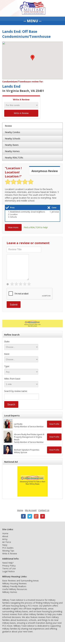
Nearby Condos (12, 132)
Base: (7, 353)
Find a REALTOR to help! (36, 227)
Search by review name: (15, 391)
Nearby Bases (12, 144)
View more (13, 227)
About (5, 536)
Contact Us (43, 510)
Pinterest (42, 516)
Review (8, 125)
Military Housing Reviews (14, 583)
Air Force (6, 542)
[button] (32, 58)
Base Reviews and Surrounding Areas (20, 580)
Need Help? (7, 562)
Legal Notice (8, 571)
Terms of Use (9, 568)
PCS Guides (7, 547)
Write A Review (21, 113)
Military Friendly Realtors (14, 586)
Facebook (23, 516)
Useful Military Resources (14, 589)
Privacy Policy (9, 565)
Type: (7, 366)
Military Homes (9, 592)
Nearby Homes (12, 151)
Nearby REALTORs (14, 157)
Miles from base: (12, 378)
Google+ (36, 516)
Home (20, 510)
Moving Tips (8, 550)
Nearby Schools (12, 138)
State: (7, 341)
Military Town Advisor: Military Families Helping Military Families (32, 8)
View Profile (54, 424)
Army (4, 539)
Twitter (29, 516)
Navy (4, 544)
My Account (31, 510)
